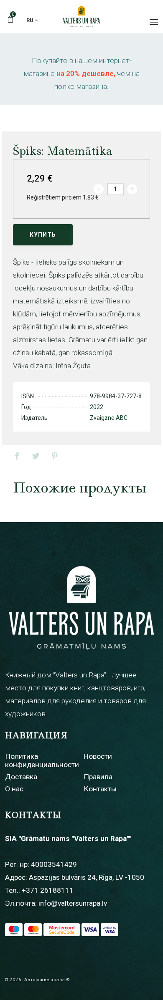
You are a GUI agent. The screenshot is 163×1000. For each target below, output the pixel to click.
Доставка (21, 777)
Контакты (100, 789)
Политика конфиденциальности (42, 760)
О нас (14, 789)
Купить (43, 234)
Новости (98, 756)
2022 (96, 407)
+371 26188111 (48, 890)
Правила (98, 777)
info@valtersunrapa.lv (72, 903)
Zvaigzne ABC (108, 417)
